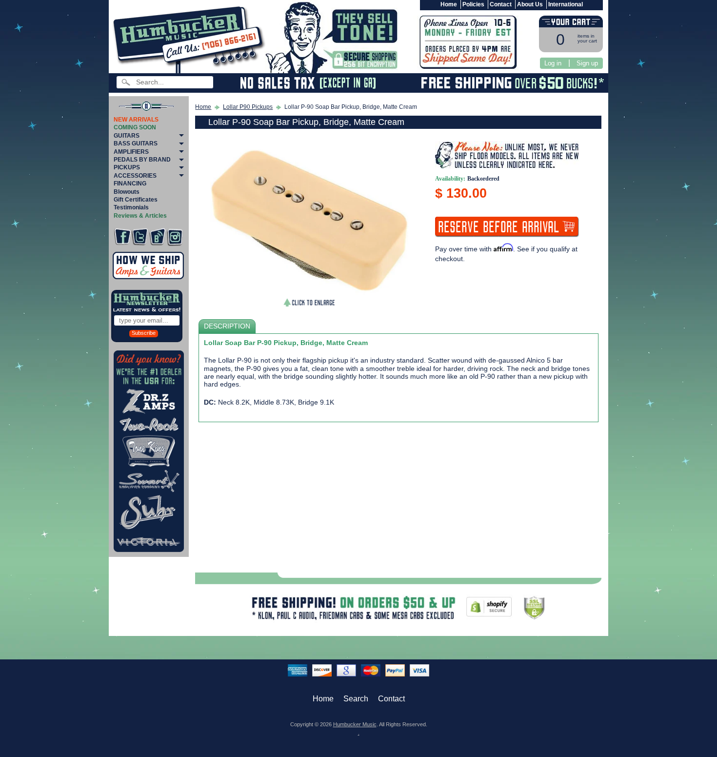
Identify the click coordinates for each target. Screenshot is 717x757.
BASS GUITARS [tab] (136, 143)
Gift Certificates (136, 199)
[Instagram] (175, 237)
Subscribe (144, 333)
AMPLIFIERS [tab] (131, 151)
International (565, 4)
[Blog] (157, 237)
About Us (530, 4)
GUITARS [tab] (126, 135)
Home (448, 4)
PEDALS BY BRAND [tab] (142, 159)
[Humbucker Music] (190, 38)
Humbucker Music (355, 724)
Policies (473, 4)
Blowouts (126, 191)
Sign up (587, 63)
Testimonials (131, 207)
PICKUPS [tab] (127, 167)
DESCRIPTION (227, 326)
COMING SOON (135, 127)
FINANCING (130, 183)
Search (355, 699)
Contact (501, 4)
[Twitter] (140, 237)
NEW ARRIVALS (136, 119)
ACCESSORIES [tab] (135, 175)
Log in (552, 63)
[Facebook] (122, 237)
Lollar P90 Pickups (248, 107)
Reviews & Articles (140, 215)
